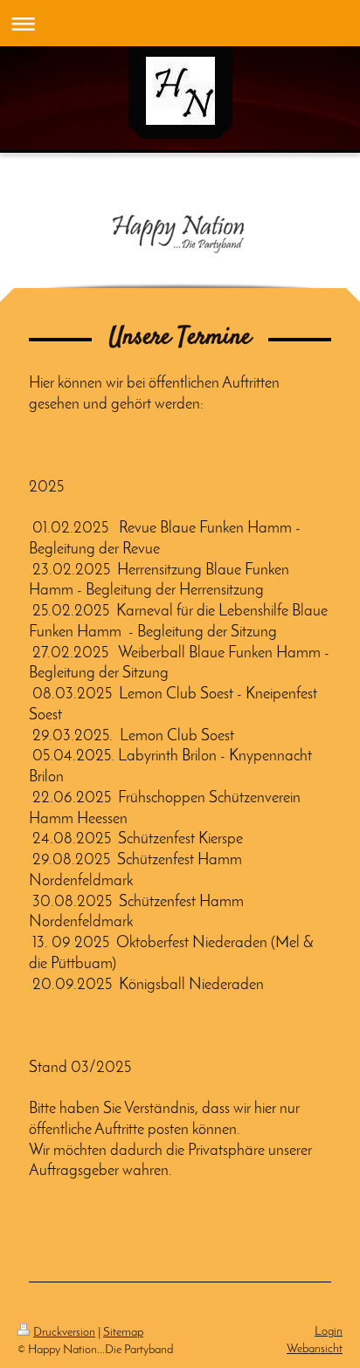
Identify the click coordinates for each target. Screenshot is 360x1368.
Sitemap (123, 1332)
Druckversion (64, 1332)
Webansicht (315, 1349)
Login (329, 1331)
